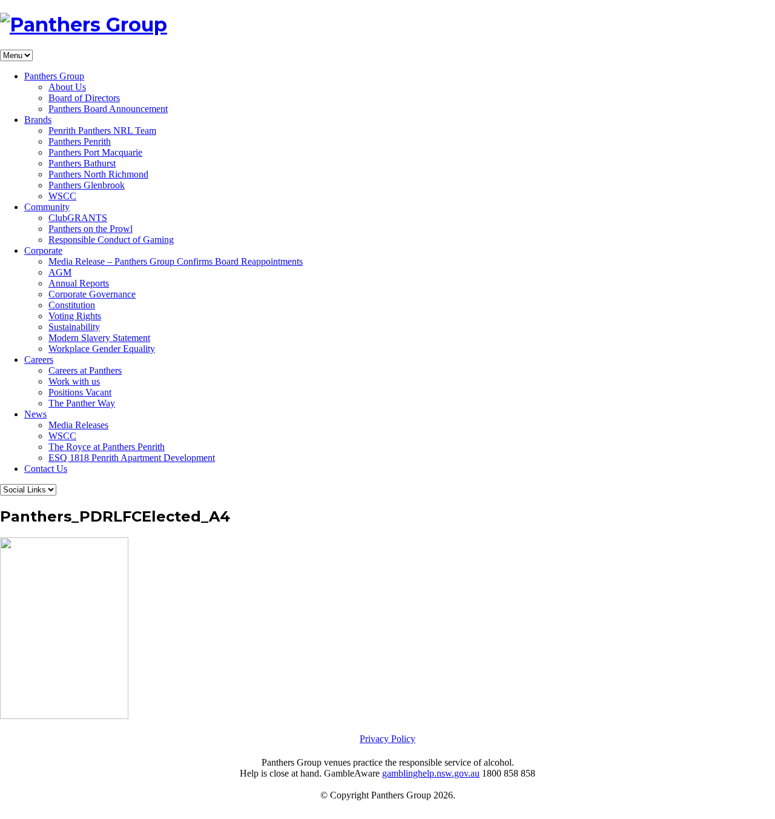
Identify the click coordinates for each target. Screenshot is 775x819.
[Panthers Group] (83, 24)
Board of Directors (84, 98)
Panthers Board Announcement (108, 109)
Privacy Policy (387, 739)
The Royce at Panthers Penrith (106, 447)
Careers (38, 359)
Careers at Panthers (85, 370)
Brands (37, 119)
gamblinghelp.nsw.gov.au (431, 773)
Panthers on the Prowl (90, 229)
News (35, 414)
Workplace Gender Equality (101, 348)
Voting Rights (74, 316)
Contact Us (45, 468)
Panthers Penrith (79, 141)
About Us (67, 87)
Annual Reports (78, 283)
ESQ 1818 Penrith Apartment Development (131, 458)
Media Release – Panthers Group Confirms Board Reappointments (175, 261)
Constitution (71, 305)
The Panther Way (81, 403)
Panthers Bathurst (82, 163)
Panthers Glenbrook (86, 185)
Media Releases (78, 425)
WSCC (62, 196)
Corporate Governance (92, 294)
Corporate (43, 250)
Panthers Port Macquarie (95, 152)
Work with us (74, 381)
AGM (59, 272)
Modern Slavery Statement (99, 338)
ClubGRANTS (77, 218)
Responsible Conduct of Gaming (111, 239)
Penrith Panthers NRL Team (102, 130)
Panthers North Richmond (98, 174)
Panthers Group (54, 76)
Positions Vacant (79, 392)
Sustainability (74, 327)
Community (47, 207)
